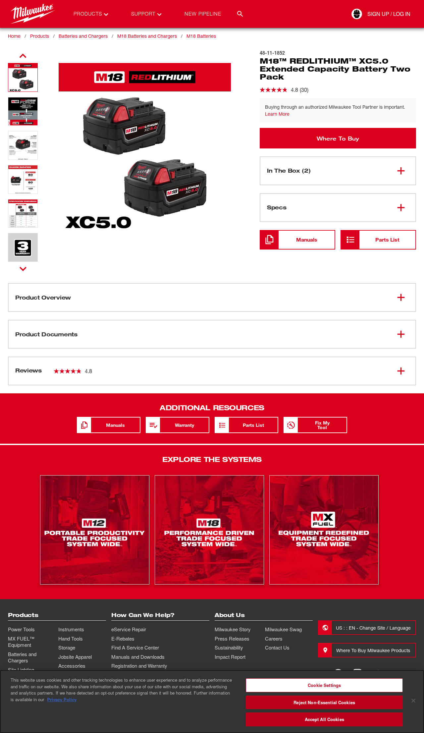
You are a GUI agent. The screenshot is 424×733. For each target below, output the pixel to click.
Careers (274, 638)
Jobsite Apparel (75, 656)
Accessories (71, 665)
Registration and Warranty (139, 665)
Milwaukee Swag (283, 629)
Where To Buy (338, 138)
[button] (23, 77)
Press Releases (232, 638)
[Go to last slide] (23, 56)
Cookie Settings (324, 685)
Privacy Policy (62, 699)
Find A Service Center (135, 647)
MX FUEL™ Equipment (21, 641)
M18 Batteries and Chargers (147, 36)
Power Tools (21, 629)
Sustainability (229, 647)
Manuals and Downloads (138, 656)
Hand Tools (70, 638)
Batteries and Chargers (83, 36)
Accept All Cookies (324, 719)
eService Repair (128, 629)
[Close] (413, 701)
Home (14, 36)
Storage (66, 647)
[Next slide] (23, 268)
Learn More (277, 114)
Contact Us (277, 647)
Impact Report (230, 656)
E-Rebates (122, 638)
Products (39, 36)
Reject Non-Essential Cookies (324, 702)
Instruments (71, 629)
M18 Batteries (201, 36)
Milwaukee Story (233, 629)
